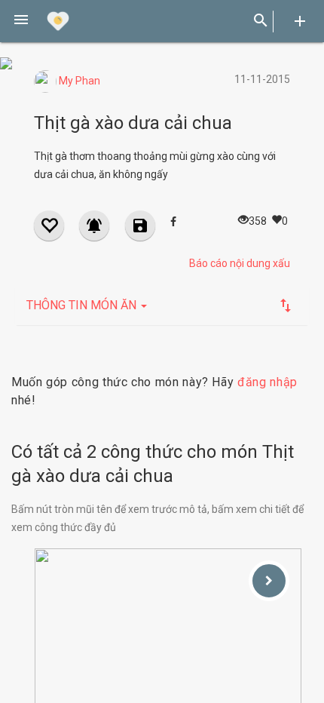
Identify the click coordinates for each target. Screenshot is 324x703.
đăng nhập (267, 382)
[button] (21, 21)
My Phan (78, 81)
